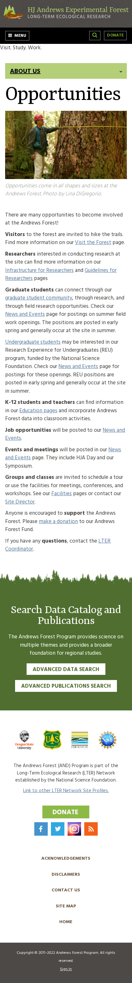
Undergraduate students (33, 342)
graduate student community (38, 298)
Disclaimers (66, 874)
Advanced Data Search (66, 669)
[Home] (66, 18)
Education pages (38, 410)
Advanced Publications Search (66, 686)
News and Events (25, 314)
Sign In (66, 969)
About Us (25, 71)
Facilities (61, 493)
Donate (115, 35)
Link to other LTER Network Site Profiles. (66, 791)
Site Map (66, 906)
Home (65, 922)
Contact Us (66, 890)
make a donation (58, 521)
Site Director (20, 502)
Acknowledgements (65, 858)
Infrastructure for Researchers (39, 270)
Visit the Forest (93, 242)
